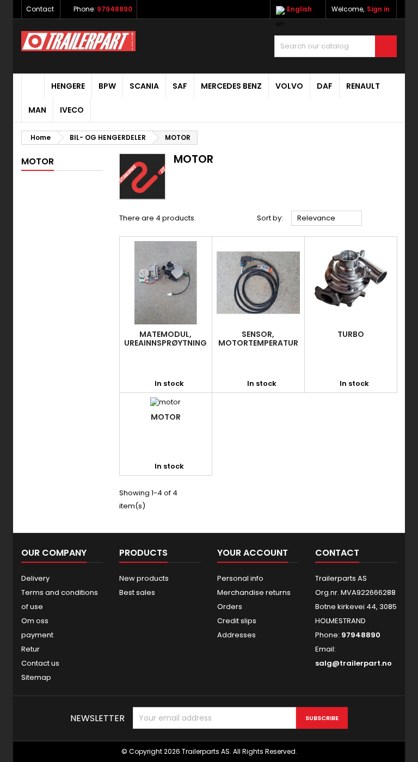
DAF (325, 86)
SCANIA (144, 86)
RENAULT (363, 86)
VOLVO (289, 86)
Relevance (326, 219)
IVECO (72, 110)
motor (166, 416)
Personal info (240, 578)
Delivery (35, 578)
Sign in (378, 9)
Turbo (350, 334)
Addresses (236, 635)
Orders (229, 606)
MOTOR (37, 161)
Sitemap (36, 677)
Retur (30, 649)
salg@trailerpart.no (353, 663)
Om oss (34, 621)
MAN (37, 110)
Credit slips (236, 621)
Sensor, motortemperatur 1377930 (258, 343)
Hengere (68, 86)
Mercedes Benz (231, 86)
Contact (40, 9)
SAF (180, 86)
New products (144, 578)
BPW (107, 86)
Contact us (40, 663)
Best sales (137, 592)
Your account (252, 552)
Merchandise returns (254, 592)
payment (37, 635)
